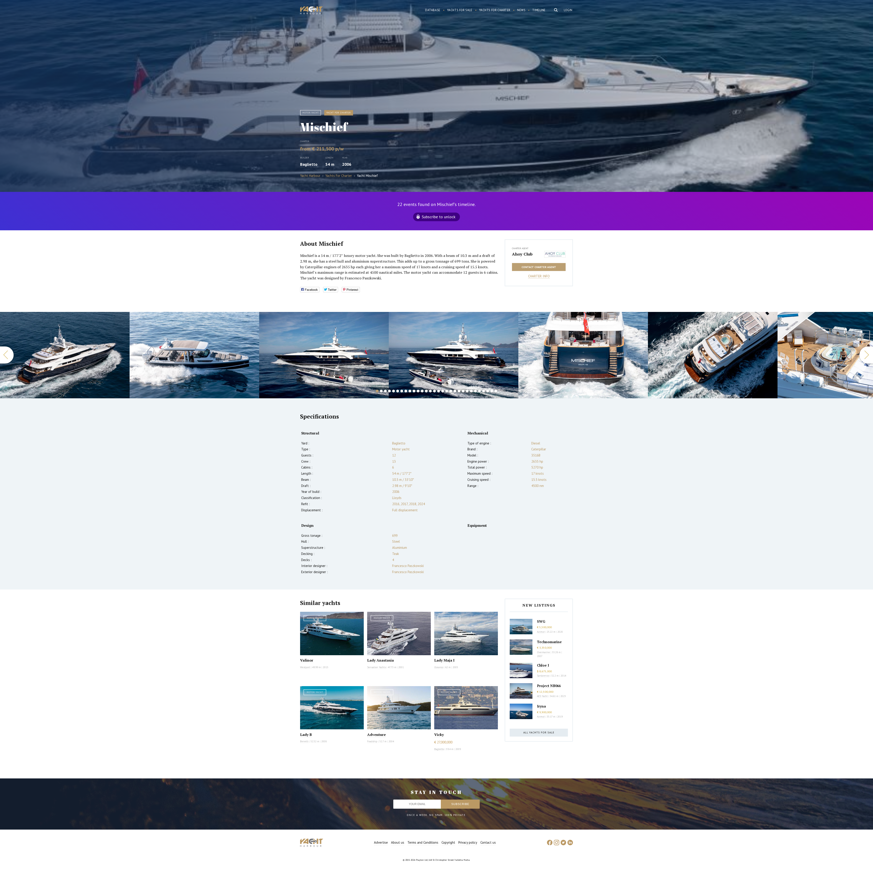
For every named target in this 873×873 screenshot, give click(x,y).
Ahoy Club (522, 254)
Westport (305, 667)
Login (568, 10)
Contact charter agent (539, 267)
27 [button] (483, 391)
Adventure (376, 734)
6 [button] (397, 391)
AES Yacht (542, 696)
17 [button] (442, 391)
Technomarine (549, 642)
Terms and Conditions (422, 842)
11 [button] (418, 391)
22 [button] (463, 391)
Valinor (306, 660)
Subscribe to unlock (438, 216)
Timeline (539, 10)
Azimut (541, 631)
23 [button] (467, 391)
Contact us (488, 842)
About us (397, 842)
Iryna (541, 706)
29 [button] (491, 391)
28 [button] (487, 391)
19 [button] (450, 391)
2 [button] (381, 391)
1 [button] (377, 391)
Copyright (448, 842)
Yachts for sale (459, 10)
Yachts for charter (495, 10)
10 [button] (414, 391)
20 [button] (455, 391)
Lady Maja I (444, 660)
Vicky (439, 734)
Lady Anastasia (380, 660)
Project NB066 (549, 685)
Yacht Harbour (311, 10)
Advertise (381, 842)
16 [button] (438, 391)
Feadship (372, 741)
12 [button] (422, 391)
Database (432, 10)
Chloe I (543, 665)
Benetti (304, 741)
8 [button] (405, 391)
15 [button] (434, 391)
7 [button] (401, 391)
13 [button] (426, 391)
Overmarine (544, 652)
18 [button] (446, 391)
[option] (65, 355)
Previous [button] (7, 355)
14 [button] (430, 391)
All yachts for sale (538, 732)
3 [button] (385, 391)
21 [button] (459, 391)
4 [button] (389, 391)
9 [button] (410, 391)
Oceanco (438, 667)
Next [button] (866, 355)
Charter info (539, 276)
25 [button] (475, 391)
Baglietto (308, 164)
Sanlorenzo (543, 675)
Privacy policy (467, 842)
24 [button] (471, 391)
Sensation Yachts (376, 667)
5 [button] (393, 391)
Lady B (306, 734)
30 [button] (495, 391)
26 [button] (479, 391)
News (521, 10)
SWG (541, 621)
